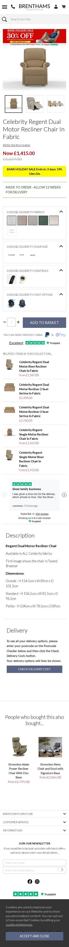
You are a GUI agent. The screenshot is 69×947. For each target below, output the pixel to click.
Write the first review (16, 145)
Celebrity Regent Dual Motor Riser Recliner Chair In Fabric (34, 366)
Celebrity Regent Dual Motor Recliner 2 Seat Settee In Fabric (34, 389)
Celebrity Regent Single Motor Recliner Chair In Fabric (33, 434)
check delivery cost (34, 669)
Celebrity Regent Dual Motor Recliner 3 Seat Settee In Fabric (34, 411)
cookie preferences (19, 924)
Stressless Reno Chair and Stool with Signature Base (50, 769)
